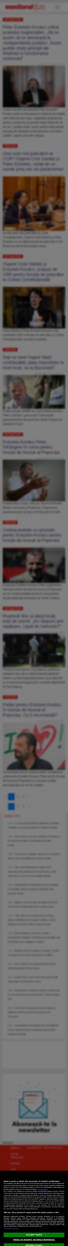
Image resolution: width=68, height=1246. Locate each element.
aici (44, 1201)
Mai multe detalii (43, 1189)
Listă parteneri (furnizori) (11, 1229)
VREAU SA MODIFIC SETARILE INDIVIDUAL (34, 1240)
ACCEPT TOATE (34, 1235)
